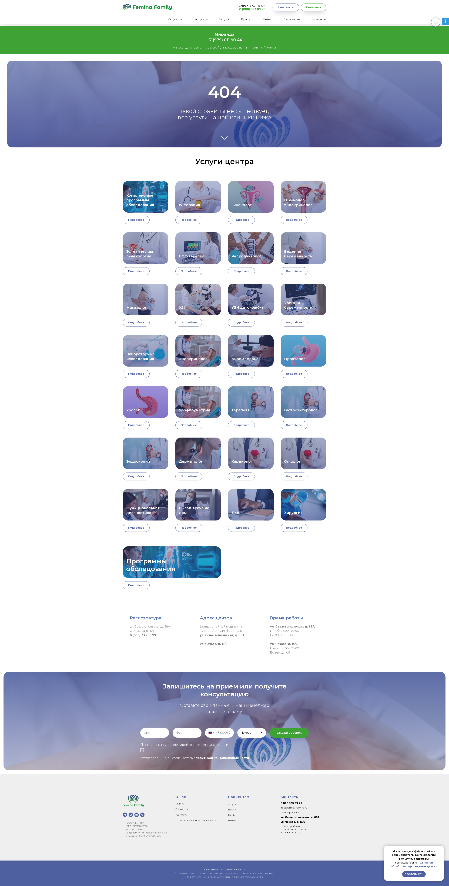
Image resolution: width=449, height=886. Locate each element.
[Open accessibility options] (445, 21)
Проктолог (294, 359)
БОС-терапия (192, 256)
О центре (175, 19)
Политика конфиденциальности (195, 820)
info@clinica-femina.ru (294, 807)
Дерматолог (191, 461)
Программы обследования (150, 565)
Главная (180, 803)
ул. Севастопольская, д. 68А (300, 817)
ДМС (236, 513)
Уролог (133, 410)
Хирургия (293, 513)
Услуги (200, 19)
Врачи (246, 19)
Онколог (292, 461)
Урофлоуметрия (194, 410)
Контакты (319, 19)
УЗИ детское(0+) (247, 307)
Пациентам (291, 19)
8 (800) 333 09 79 (252, 9)
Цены (267, 19)
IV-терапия (189, 205)
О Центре (181, 809)
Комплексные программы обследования (140, 200)
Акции (224, 19)
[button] (286, 7)
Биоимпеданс (245, 359)
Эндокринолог (193, 359)
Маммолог (136, 307)
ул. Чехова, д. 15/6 (293, 821)
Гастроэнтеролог (300, 410)
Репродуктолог (247, 256)
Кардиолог (242, 461)
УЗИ (182, 307)
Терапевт (241, 410)
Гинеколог (242, 205)
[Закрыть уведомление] (441, 848)
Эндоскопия (138, 461)
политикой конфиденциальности (222, 758)
